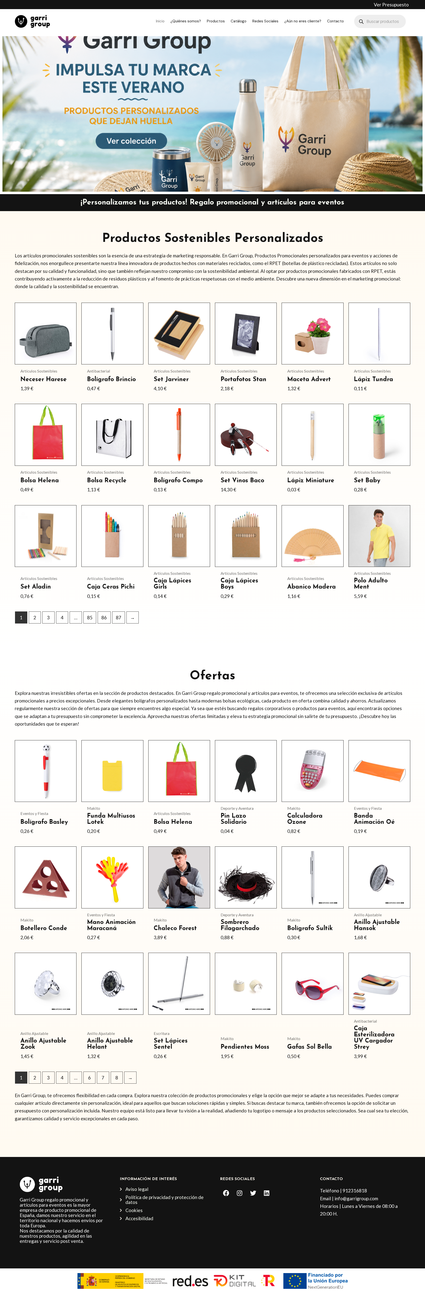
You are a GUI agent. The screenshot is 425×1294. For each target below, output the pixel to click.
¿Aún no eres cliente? (302, 21)
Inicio (160, 21)
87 (118, 617)
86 (104, 617)
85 (89, 617)
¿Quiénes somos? (185, 21)
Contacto (335, 21)
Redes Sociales (265, 21)
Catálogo (238, 21)
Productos (216, 21)
